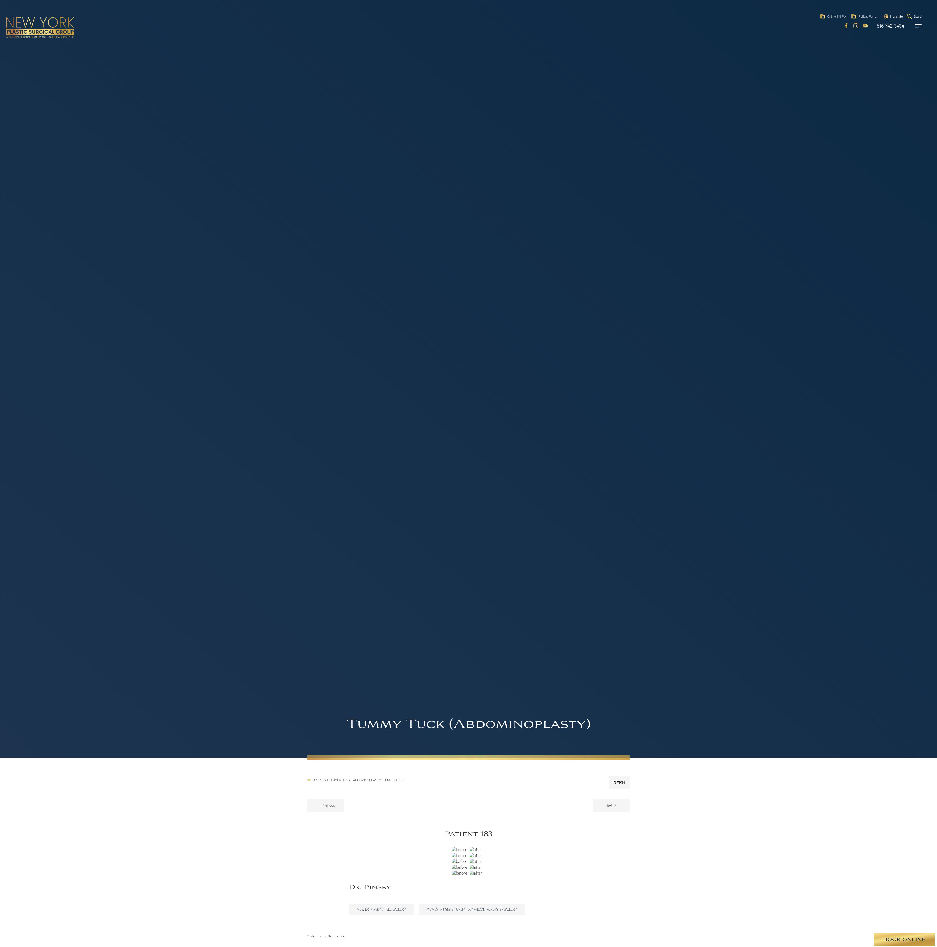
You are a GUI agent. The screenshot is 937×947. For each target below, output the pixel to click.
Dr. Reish (320, 780)
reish (619, 783)
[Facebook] (846, 25)
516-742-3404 (890, 26)
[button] (892, 16)
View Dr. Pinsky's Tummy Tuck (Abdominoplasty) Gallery (472, 909)
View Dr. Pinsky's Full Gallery (381, 909)
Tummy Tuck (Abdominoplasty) (356, 780)
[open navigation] (913, 25)
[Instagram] (855, 25)
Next (609, 805)
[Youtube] (865, 25)
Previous (328, 805)
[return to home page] (29, 17)
